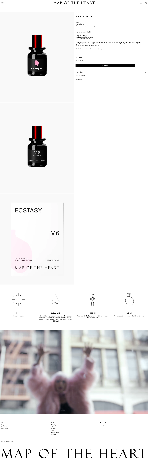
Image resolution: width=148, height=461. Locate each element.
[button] (146, 3)
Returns (53, 428)
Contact (53, 423)
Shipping (53, 425)
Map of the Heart (10, 441)
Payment (53, 434)
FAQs (52, 427)
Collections (4, 428)
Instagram (103, 425)
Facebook (103, 423)
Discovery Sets (5, 427)
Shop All (3, 423)
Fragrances (4, 425)
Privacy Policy (55, 432)
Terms (52, 430)
